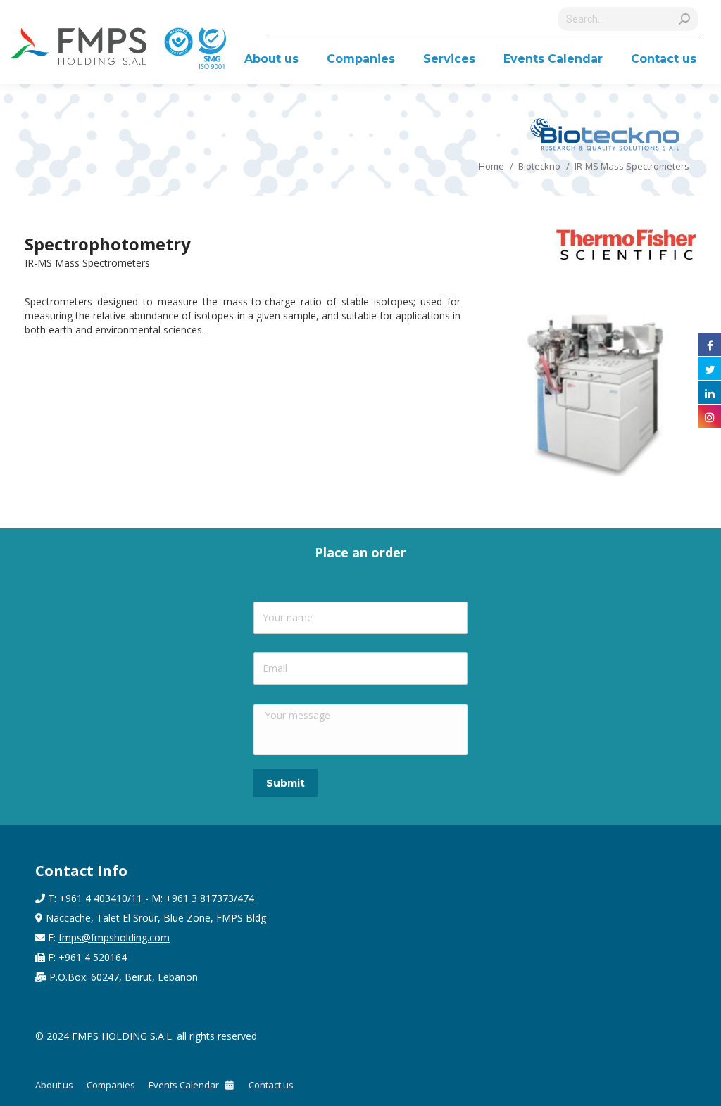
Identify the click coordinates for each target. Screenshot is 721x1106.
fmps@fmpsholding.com (114, 937)
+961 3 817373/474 (209, 898)
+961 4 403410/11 (100, 898)
